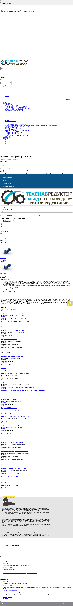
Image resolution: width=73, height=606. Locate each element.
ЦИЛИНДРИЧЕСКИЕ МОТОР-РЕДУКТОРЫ (14, 109)
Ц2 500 (17, 128)
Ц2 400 (14, 128)
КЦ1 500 (20, 132)
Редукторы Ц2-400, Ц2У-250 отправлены (12, 330)
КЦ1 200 (6, 132)
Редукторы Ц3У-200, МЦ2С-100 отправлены (13, 468)
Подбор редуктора (6, 72)
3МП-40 (10, 114)
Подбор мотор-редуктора (68, 99)
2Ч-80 (20, 122)
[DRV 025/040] (3, 240)
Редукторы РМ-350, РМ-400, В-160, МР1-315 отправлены (16, 382)
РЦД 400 (13, 129)
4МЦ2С (4, 569)
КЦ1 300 (13, 132)
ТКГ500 (19, 135)
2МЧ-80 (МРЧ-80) (22, 107)
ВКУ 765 (24, 130)
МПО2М (20, 573)
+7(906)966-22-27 (25, 11)
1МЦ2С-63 (7, 110)
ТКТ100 (23, 135)
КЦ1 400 (16, 132)
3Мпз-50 (24, 114)
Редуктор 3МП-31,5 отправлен (9, 485)
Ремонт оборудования (7, 87)
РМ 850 (21, 124)
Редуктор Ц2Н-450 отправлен (9, 399)
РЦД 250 (6, 129)
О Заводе (4, 142)
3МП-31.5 (7, 114)
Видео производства (9, 91)
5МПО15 (10, 112)
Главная (12, 81)
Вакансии (7, 95)
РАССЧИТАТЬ (3, 165)
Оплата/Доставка (6, 88)
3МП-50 (13, 114)
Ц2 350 (11, 128)
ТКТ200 (26, 135)
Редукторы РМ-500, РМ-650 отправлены (12, 347)
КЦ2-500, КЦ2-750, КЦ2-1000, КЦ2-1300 (30, 592)
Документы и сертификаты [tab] (8, 504)
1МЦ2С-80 (11, 110)
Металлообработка (6, 86)
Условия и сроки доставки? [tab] (8, 497)
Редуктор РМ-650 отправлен (9, 364)
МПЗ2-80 (31, 573)
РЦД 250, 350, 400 (58, 587)
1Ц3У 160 (7, 126)
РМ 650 (15, 124)
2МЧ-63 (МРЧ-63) (15, 107)
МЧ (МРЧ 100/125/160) (7, 565)
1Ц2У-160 (18, 125)
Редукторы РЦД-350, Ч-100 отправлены (12, 356)
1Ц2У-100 (10, 125)
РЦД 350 (10, 129)
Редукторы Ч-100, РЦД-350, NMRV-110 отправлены (15, 416)
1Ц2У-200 (22, 125)
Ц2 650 (20, 128)
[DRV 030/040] (6, 255)
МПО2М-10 (12, 115)
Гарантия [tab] (5, 501)
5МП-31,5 (14, 112)
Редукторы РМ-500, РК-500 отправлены (12, 459)
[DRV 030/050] (6, 271)
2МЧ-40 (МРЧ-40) (8, 107)
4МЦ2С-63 (7, 111)
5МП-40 (17, 112)
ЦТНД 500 (15, 127)
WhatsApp (33, 11)
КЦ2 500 (6, 133)
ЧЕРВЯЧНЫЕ (5, 563)
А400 (24, 112)
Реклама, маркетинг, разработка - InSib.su (8, 595)
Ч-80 (6, 122)
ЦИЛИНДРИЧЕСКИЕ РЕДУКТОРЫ (12, 123)
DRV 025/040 (3, 242)
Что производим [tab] (6, 505)
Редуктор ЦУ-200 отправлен (9, 433)
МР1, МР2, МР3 (25, 573)
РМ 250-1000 (5, 587)
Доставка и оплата (6, 7)
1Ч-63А (23, 122)
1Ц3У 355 (22, 126)
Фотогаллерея (7, 90)
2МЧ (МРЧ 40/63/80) (16, 565)
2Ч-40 (15, 122)
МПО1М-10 (7, 115)
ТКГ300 (13, 135)
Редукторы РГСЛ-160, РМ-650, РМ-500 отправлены (15, 373)
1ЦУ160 (6, 125)
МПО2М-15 (16, 115)
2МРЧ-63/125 (27, 108)
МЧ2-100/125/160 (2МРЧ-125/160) (26, 565)
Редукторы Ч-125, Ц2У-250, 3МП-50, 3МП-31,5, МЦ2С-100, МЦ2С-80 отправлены (23, 390)
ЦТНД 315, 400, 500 (46, 587)
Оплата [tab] (4, 498)
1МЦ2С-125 (20, 110)
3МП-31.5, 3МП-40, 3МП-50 (8, 573)
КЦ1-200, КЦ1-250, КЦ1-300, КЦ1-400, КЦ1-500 (12, 592)
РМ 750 (18, 124)
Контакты (5, 8)
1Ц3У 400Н (26, 126)
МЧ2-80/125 (17, 108)
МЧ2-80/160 (12, 108)
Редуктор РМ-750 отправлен (9, 408)
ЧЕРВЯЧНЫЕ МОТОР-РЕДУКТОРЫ (12, 105)
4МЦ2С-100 (15, 111)
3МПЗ (34, 573)
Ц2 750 (22, 128)
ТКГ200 (9, 135)
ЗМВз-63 (6, 119)
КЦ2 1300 (17, 133)
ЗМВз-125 (14, 119)
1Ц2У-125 (14, 125)
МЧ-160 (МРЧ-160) (23, 106)
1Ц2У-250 (26, 125)
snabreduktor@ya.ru (4, 554)
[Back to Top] (0, 601)
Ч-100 (8, 122)
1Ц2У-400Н (39, 125)
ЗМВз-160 (18, 119)
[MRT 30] (2, 233)
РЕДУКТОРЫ (5, 598)
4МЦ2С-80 (11, 111)
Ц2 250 (6, 128)
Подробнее (2, 239)
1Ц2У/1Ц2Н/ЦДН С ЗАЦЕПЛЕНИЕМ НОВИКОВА (26, 587)
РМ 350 (6, 124)
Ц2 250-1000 (52, 587)
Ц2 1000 (25, 128)
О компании (5, 6)
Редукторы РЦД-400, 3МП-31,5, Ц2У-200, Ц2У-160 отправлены (18, 321)
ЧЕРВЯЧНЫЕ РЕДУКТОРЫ (10, 121)
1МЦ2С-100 (15, 110)
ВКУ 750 (21, 130)
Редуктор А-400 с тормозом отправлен (11, 425)
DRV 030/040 (3, 258)
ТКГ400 (16, 135)
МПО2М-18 (21, 115)
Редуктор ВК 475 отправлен (9, 339)
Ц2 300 (9, 128)
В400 (6, 130)
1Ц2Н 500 (47, 125)
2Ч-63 (18, 122)
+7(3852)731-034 (16, 11)
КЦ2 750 (10, 133)
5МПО (10, 569)
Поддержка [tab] (5, 500)
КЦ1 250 (10, 132)
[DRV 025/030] (3, 161)
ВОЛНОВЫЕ (5, 575)
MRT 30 (2, 235)
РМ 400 (9, 124)
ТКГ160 (6, 135)
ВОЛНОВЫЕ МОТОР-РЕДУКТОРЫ (12, 118)
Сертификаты (7, 94)
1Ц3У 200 (11, 126)
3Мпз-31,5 (17, 114)
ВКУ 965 (27, 130)
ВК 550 (14, 130)
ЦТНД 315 (7, 127)
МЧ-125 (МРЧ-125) (16, 106)
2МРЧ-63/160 (21, 108)
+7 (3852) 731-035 (3, 558)
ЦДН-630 (51, 125)
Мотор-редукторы (14, 83)
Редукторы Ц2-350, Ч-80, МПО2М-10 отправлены (14, 451)
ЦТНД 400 (11, 127)
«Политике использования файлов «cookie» (40, 603)
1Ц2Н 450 (44, 125)
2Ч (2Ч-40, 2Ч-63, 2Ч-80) (19, 583)
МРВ (36, 573)
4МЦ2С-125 (20, 111)
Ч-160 (13, 122)
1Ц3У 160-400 (39, 587)
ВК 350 (8, 130)
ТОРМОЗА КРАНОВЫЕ (7, 599)
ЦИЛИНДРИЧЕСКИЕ (7, 567)
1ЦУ (9, 587)
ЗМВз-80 (10, 119)
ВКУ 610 (17, 130)
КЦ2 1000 (14, 133)
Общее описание (6, 213)
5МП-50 (20, 112)
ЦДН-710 (55, 125)
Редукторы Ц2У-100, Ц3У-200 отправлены (12, 442)
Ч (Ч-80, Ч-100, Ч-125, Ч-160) (8, 583)
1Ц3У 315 (18, 126)
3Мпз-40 (20, 114)
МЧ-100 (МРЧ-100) (8, 106)
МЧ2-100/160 (7, 108)
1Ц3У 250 (14, 126)
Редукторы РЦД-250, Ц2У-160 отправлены (13, 476)
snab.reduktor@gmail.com (7, 11)
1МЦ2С (7, 569)
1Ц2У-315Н (30, 125)
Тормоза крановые (8, 85)
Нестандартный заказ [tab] (7, 502)
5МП (13, 569)
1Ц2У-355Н (35, 125)
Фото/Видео (5, 89)
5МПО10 (7, 112)
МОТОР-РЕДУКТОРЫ (7, 597)
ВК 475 (11, 130)
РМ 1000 (24, 124)
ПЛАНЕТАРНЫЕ (6, 571)
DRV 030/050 (3, 273)
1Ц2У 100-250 (12, 587)
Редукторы (13, 84)
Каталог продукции (15, 82)
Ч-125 (10, 122)
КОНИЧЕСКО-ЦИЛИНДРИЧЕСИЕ (12, 131)
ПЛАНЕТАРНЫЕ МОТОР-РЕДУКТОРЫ (13, 113)
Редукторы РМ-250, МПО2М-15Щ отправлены (14, 313)
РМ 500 (12, 124)
